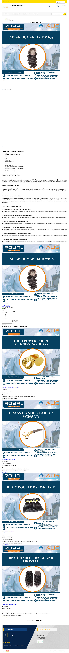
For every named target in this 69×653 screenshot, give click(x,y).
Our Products (26, 13)
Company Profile (16, 13)
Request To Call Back (6, 306)
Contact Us (35, 13)
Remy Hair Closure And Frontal (9, 604)
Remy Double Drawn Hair (8, 531)
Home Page (6, 13)
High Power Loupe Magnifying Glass (10, 387)
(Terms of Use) (63, 650)
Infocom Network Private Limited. (61, 651)
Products (6, 18)
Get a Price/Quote (5, 399)
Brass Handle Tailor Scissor (8, 459)
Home (6, 17)
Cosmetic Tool (7, 19)
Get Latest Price (6, 305)
